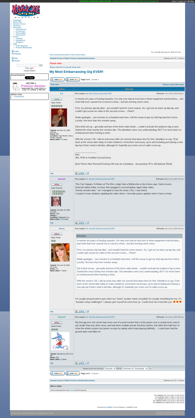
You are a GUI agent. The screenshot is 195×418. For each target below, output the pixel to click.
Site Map (190, 1)
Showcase (17, 26)
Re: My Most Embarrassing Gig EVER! (100, 179)
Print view (55, 84)
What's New (17, 22)
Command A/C (19, 96)
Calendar (19, 38)
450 (61, 139)
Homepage (17, 20)
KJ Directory (20, 31)
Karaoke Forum (56, 58)
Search (17, 61)
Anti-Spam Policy (29, 413)
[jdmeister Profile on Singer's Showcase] (87, 224)
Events (15, 37)
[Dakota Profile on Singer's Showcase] (87, 312)
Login (16, 51)
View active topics (78, 55)
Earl (72, 390)
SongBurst (19, 42)
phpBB (108, 407)
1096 (62, 219)
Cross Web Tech (178, 414)
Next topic (180, 84)
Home (174, 1)
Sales (15, 44)
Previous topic (168, 84)
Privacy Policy (16, 413)
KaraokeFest (20, 40)
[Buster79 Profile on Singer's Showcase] (87, 364)
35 (61, 359)
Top (51, 173)
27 (61, 271)
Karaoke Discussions (86, 58)
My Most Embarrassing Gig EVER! (76, 72)
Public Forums (70, 58)
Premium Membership (24, 48)
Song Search (20, 35)
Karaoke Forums (19, 24)
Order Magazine (22, 46)
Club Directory (21, 29)
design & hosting (163, 414)
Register (17, 54)
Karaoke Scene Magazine (174, 412)
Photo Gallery (21, 33)
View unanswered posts (59, 55)
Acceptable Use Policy (45, 413)
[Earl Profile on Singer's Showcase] (87, 174)
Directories (17, 27)
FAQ (16, 58)
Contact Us (182, 1)
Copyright (159, 412)
